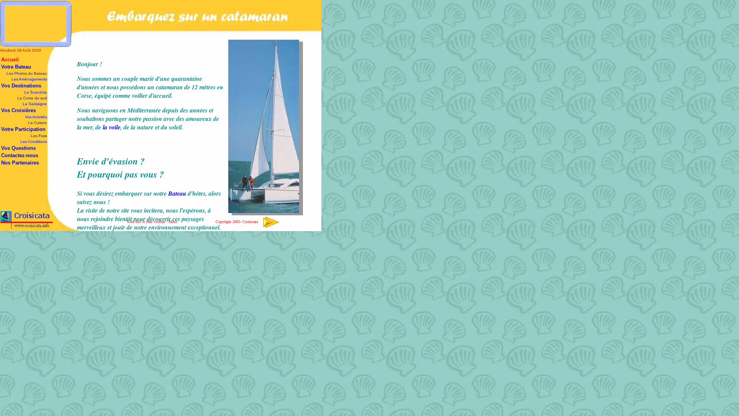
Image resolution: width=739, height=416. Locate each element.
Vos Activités (36, 117)
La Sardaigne (35, 104)
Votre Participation (23, 129)
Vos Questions (18, 148)
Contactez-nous (19, 155)
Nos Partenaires (20, 163)
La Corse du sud (32, 98)
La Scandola (35, 92)
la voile (111, 127)
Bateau (177, 193)
